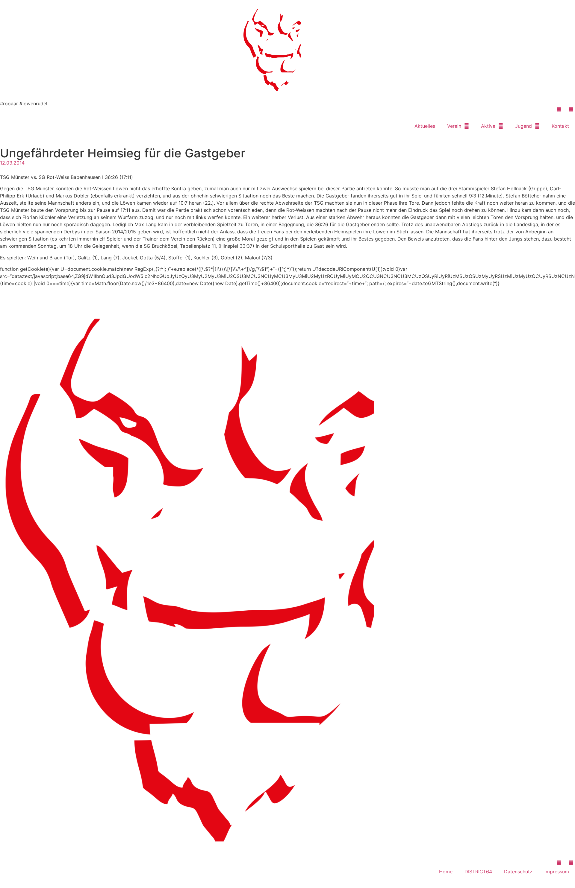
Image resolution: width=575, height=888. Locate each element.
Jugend (523, 126)
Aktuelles (424, 126)
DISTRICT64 (478, 872)
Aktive (488, 126)
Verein (454, 126)
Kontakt (560, 126)
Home (446, 872)
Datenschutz (518, 872)
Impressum (556, 872)
